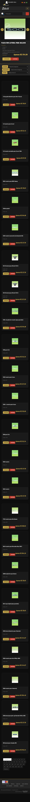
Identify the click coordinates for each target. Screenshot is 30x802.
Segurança (16, 785)
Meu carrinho (9, 785)
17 (4, 764)
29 (15, 766)
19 (9, 764)
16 (24, 761)
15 (22, 761)
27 (10, 766)
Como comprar (25, 783)
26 (7, 766)
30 (18, 766)
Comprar (13, 104)
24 (23, 764)
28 (13, 766)
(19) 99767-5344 (12, 2)
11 (11, 761)
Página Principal (5, 783)
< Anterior (6, 759)
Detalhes (6, 104)
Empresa (12, 783)
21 (15, 764)
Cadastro (18, 783)
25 (4, 766)
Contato (22, 785)
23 (20, 764)
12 (14, 761)
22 (17, 764)
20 (12, 764)
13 (16, 761)
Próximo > (6, 769)
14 (19, 761)
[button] (2, 29)
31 (21, 766)
